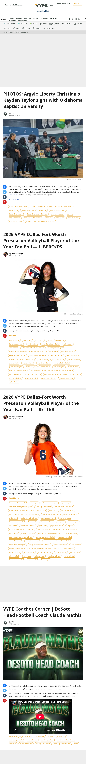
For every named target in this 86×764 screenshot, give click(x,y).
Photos (79, 24)
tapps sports (60, 218)
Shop (17, 28)
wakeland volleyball (31, 378)
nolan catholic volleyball (62, 363)
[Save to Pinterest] (5, 202)
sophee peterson (65, 518)
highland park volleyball (16, 529)
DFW (17, 32)
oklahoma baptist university (33, 218)
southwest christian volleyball (45, 537)
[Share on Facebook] (5, 187)
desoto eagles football (16, 740)
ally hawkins (13, 526)
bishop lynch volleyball (33, 541)
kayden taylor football (29, 210)
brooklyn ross (59, 340)
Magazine (55, 24)
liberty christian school (16, 214)
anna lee (30, 529)
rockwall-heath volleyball (17, 548)
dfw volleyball (53, 352)
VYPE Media (11, 24)
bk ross (49, 340)
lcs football (42, 210)
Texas (11, 19)
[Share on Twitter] (5, 192)
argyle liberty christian (48, 222)
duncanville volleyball (68, 352)
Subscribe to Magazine (14, 5)
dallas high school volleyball (18, 352)
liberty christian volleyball (17, 545)
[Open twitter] (72, 19)
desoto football (32, 740)
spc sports (48, 218)
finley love (70, 526)
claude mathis (13, 736)
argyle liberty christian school (18, 206)
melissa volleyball (28, 363)
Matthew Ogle (17, 254)
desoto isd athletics (26, 744)
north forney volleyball (27, 526)
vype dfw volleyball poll (51, 374)
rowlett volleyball (61, 552)
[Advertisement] (43, 41)
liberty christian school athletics (37, 214)
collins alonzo (67, 344)
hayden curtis (32, 522)
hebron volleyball (71, 355)
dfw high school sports (65, 206)
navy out (70, 214)
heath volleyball (76, 545)
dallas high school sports (56, 348)
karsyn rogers (45, 560)
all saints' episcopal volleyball (47, 533)
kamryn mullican (57, 529)
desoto (50, 736)
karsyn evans (30, 359)
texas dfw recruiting (74, 218)
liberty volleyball (69, 556)
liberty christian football (57, 210)
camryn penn (13, 533)
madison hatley (14, 363)
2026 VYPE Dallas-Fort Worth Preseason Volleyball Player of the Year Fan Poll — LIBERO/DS (41, 240)
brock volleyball (73, 522)
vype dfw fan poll (35, 374)
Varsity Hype (22, 21)
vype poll (78, 374)
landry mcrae (26, 556)
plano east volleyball (15, 367)
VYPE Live (23, 24)
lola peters (61, 522)
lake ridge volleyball (58, 359)
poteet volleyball (14, 552)
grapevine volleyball (56, 355)
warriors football (31, 222)
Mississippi (54, 19)
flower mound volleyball (17, 522)
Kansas (35, 19)
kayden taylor (13, 210)
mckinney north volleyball (29, 518)
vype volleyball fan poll (70, 514)
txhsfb (76, 744)
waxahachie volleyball (66, 378)
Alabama (19, 19)
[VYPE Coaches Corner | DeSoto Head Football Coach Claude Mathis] (43, 653)
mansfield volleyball (15, 541)
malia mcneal (13, 518)
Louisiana (43, 19)
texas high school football (62, 744)
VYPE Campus (50, 28)
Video (45, 24)
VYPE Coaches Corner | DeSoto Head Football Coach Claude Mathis (42, 612)
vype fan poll (67, 374)
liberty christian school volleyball (39, 545)
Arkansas (27, 19)
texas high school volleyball (52, 371)
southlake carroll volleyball (17, 371)
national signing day (57, 214)
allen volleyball (14, 556)
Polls (8, 28)
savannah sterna (73, 367)
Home (5, 32)
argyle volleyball (32, 560)
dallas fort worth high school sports (43, 206)
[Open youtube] (78, 19)
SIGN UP (77, 4)
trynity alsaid (43, 526)
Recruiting (68, 24)
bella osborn (39, 340)
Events (27, 28)
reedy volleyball (45, 367)
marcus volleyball (53, 548)
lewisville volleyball (74, 359)
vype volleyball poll (15, 378)
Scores (37, 28)
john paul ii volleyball (16, 359)
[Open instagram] (75, 19)
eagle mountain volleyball (17, 355)
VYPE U (34, 24)
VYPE (13, 113)
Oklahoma (12, 21)
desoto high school (47, 740)
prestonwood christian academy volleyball (57, 541)
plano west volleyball (47, 522)
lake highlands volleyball (36, 548)
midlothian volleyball (44, 363)
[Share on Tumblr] (5, 197)
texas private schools (16, 222)
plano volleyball (31, 367)
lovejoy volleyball (71, 529)
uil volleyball (69, 371)
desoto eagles (61, 736)
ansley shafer (27, 340)
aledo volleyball (14, 340)
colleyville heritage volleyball (51, 344)
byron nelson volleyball (16, 344)
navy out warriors (14, 218)
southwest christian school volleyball (20, 537)
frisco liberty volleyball (16, 560)
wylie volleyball (14, 382)
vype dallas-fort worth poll (17, 374)
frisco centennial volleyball (37, 355)
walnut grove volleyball (48, 378)
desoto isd (12, 744)
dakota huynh (13, 348)
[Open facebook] (69, 19)
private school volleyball (49, 503)
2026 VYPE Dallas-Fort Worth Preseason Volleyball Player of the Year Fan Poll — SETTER (41, 403)
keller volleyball (43, 359)
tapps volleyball (35, 371)
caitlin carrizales (33, 344)
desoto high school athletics (66, 740)
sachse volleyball (59, 367)
